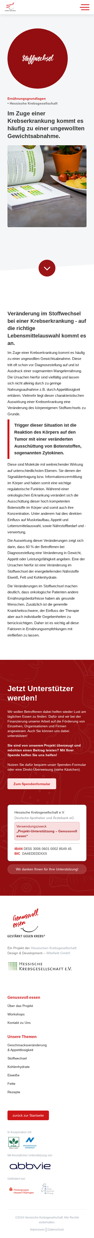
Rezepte (13, 1092)
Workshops (16, 1014)
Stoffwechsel (17, 1058)
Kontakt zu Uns (19, 1023)
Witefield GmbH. (58, 953)
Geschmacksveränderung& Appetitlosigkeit (27, 1047)
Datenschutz (55, 1229)
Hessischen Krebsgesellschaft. (54, 948)
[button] (85, 7)
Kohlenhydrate (18, 1067)
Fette (11, 1084)
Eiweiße (13, 1075)
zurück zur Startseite (28, 1115)
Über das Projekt (20, 1006)
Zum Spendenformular (31, 784)
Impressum (37, 1229)
